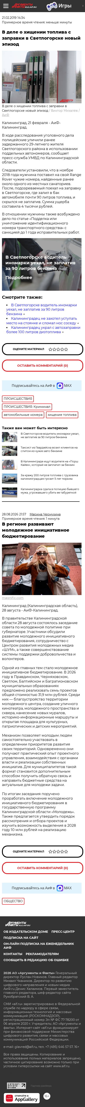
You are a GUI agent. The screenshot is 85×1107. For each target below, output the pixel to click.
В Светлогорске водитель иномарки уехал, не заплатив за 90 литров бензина (40, 263)
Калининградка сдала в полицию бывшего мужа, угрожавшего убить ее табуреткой (50, 490)
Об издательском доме (25, 932)
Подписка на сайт (20, 938)
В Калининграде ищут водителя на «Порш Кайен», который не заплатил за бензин (49, 463)
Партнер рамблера (41, 1085)
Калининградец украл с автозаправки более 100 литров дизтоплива (43, 330)
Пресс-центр (63, 932)
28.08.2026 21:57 (14, 514)
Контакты (12, 954)
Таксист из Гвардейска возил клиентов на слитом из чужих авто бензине (49, 449)
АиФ (5, 115)
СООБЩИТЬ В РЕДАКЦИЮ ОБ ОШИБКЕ (36, 960)
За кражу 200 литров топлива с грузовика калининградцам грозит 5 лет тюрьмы (49, 477)
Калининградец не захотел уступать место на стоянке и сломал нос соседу (41, 320)
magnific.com (13, 598)
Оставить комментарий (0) (42, 366)
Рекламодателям (42, 954)
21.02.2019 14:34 (13, 18)
